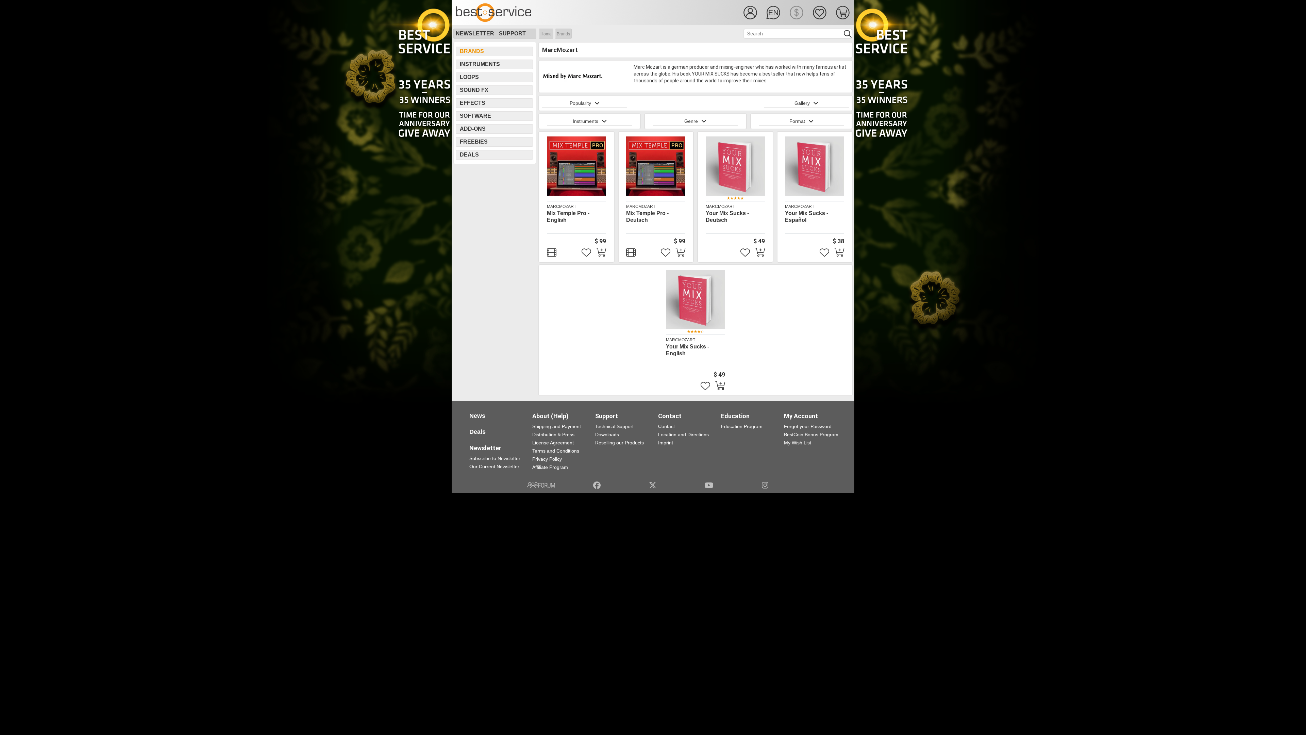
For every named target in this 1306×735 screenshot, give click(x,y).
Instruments (480, 64)
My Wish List (797, 442)
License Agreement (553, 442)
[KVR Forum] (540, 485)
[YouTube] (709, 485)
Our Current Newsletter (494, 466)
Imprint (665, 442)
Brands (563, 34)
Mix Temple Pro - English (568, 216)
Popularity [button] (580, 103)
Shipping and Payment (556, 426)
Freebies (474, 142)
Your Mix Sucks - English (687, 350)
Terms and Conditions (555, 451)
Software (475, 116)
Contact (666, 426)
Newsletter (475, 33)
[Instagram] (765, 485)
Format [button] (797, 121)
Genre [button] (691, 121)
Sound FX (474, 90)
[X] (653, 485)
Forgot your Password (808, 426)
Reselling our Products (619, 442)
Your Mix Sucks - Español (806, 216)
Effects (472, 103)
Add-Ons (473, 129)
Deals (469, 155)
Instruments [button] (585, 121)
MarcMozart (561, 206)
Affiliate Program (550, 467)
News (477, 415)
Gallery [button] (802, 103)
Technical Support (614, 426)
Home (546, 34)
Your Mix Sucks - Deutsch (727, 216)
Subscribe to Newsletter (494, 458)
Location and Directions (683, 434)
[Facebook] (597, 485)
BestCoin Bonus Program (811, 434)
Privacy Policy (547, 459)
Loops (469, 77)
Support (512, 33)
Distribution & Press (553, 434)
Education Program (742, 426)
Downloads (607, 434)
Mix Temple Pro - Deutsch (647, 216)
